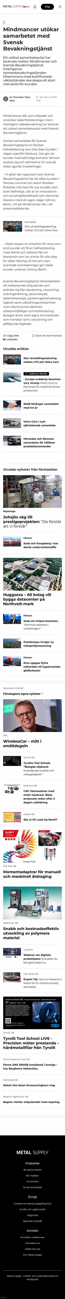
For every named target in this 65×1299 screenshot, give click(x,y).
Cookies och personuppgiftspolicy (32, 1203)
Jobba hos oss (32, 1249)
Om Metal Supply (32, 1254)
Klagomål (32, 1215)
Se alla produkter (32, 1187)
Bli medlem (32, 1175)
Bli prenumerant (33, 1169)
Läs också (30, 222)
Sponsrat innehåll (32, 1221)
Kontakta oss (32, 1243)
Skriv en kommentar (49, 335)
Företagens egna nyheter (22, 694)
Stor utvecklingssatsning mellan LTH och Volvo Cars (41, 228)
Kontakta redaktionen (32, 1237)
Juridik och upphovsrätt (32, 1209)
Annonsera (32, 1181)
